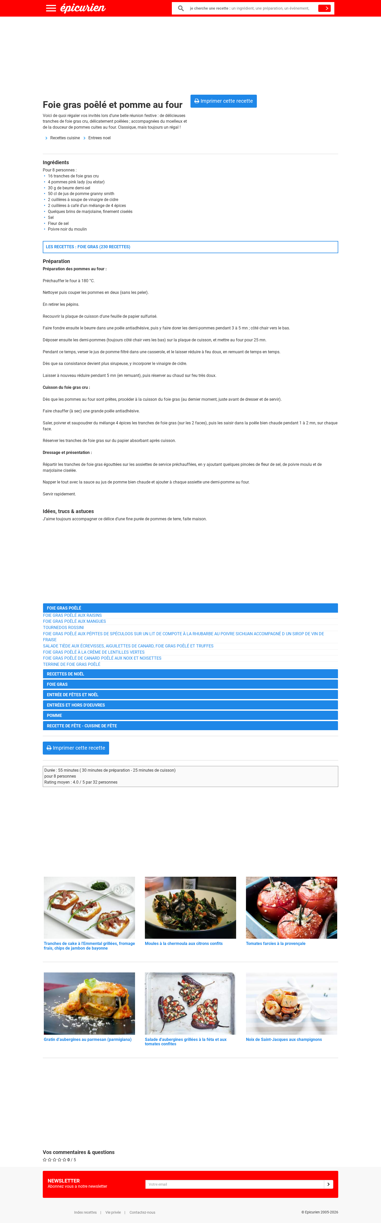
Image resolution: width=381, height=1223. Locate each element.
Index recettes (85, 1212)
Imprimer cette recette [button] (226, 101)
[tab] (190, 607)
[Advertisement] (190, 54)
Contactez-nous (142, 1212)
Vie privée (113, 1212)
